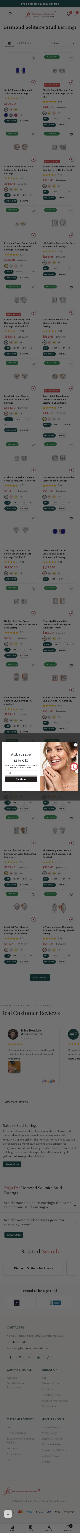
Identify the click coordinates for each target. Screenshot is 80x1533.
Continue (21, 778)
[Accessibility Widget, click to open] (74, 766)
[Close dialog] (75, 744)
